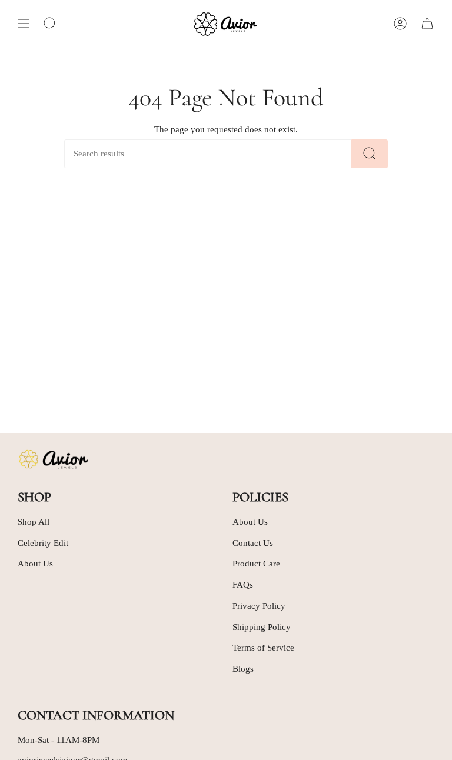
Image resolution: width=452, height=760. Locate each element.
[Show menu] (23, 24)
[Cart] (427, 24)
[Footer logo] (53, 459)
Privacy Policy (258, 606)
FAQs (242, 584)
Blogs (243, 669)
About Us (35, 563)
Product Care (256, 563)
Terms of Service (263, 647)
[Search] (369, 153)
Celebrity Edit (43, 543)
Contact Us (252, 543)
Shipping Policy (261, 627)
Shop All (33, 521)
